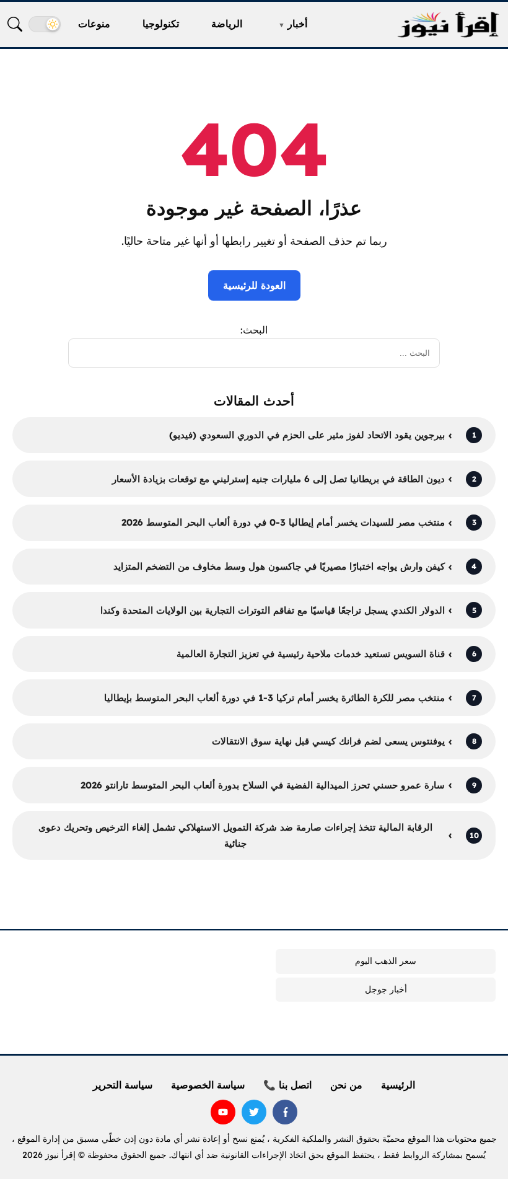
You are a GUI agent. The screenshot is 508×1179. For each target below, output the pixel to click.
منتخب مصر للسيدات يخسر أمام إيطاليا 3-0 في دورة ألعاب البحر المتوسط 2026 (283, 522)
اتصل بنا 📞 (287, 1085)
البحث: (254, 330)
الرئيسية (398, 1085)
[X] (254, 1112)
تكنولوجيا (160, 23)
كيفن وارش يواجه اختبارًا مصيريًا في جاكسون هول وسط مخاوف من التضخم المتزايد (279, 566)
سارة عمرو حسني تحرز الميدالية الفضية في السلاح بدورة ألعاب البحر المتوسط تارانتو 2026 (263, 785)
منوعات (94, 23)
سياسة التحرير (122, 1085)
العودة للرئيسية (254, 285)
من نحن (346, 1085)
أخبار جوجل (386, 989)
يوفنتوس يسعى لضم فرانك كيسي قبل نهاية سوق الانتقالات (328, 741)
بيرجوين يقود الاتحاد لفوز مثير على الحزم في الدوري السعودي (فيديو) (307, 435)
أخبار (297, 23)
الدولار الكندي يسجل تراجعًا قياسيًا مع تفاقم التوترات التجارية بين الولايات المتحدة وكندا (272, 610)
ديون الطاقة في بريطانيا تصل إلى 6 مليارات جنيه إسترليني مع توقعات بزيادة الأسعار (278, 479)
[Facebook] (285, 1112)
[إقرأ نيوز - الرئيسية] (448, 24)
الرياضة (226, 23)
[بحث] (14, 24)
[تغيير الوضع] (44, 24)
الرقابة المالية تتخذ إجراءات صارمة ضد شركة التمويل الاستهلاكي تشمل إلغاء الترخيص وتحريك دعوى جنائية (235, 835)
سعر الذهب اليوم (385, 960)
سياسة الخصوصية (208, 1085)
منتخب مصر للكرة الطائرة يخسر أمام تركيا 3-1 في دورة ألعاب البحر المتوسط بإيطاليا (274, 698)
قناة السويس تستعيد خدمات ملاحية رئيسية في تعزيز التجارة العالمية (311, 654)
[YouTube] (223, 1112)
